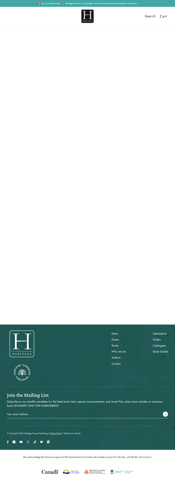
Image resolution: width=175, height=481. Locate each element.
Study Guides (160, 352)
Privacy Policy (56, 433)
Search (150, 16)
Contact (116, 364)
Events (115, 340)
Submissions (160, 334)
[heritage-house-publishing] (87, 16)
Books (115, 346)
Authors (116, 358)
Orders (157, 340)
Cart (163, 16)
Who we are (119, 352)
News (115, 334)
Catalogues (159, 346)
